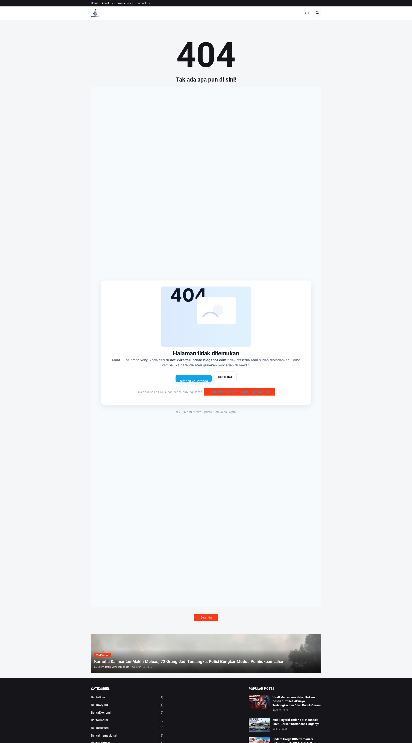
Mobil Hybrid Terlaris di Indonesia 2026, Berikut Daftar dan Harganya (296, 722)
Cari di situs (225, 376)
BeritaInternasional (127, 735)
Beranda (206, 617)
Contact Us (143, 3)
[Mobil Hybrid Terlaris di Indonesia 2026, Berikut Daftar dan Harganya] (259, 725)
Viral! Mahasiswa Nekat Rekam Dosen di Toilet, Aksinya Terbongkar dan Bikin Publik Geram (297, 701)
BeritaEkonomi (127, 712)
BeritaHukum (127, 727)
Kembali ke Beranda (193, 380)
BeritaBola (127, 697)
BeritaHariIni (127, 720)
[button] (307, 13)
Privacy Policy (125, 3)
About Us (107, 3)
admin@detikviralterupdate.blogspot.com (240, 392)
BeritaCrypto (127, 705)
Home (94, 3)
